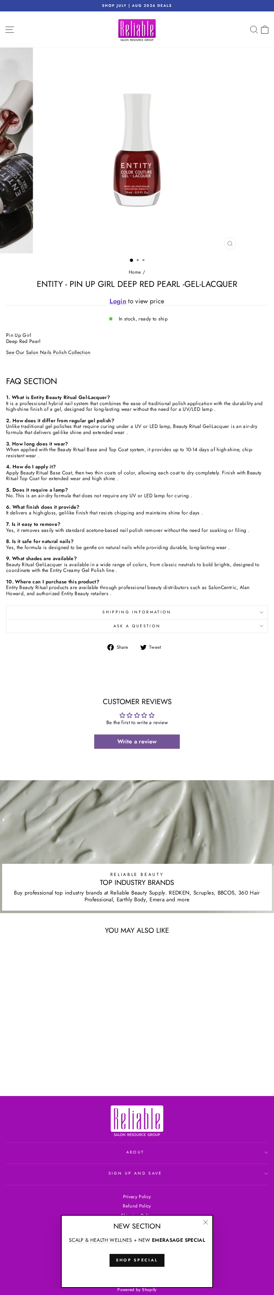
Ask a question (137, 626)
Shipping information (136, 612)
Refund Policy (137, 1205)
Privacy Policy (137, 1196)
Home (135, 272)
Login (118, 301)
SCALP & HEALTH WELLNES (100, 1240)
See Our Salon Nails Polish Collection (48, 352)
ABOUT (135, 1152)
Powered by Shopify (136, 1289)
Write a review (137, 741)
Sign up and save (135, 1173)
